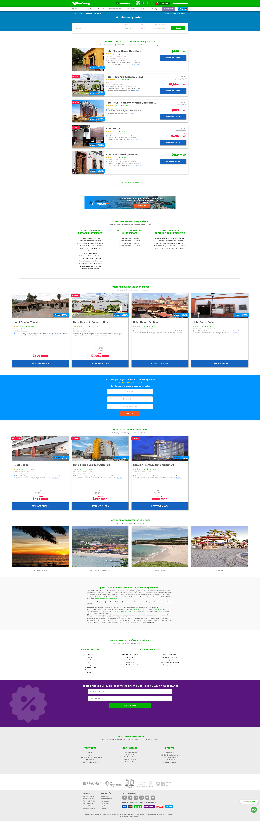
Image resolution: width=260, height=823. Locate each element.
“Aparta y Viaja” (126, 611)
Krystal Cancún (130, 761)
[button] (117, 9)
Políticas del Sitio (116, 814)
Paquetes (103, 806)
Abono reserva (169, 814)
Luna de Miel (104, 803)
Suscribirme (130, 705)
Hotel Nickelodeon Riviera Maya (130, 757)
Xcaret (90, 753)
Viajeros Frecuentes (106, 796)
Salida (141, 24)
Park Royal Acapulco (169, 757)
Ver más (137, 64)
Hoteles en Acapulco (89, 808)
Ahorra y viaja (134, 816)
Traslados (103, 808)
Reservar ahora (173, 58)
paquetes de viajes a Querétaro (106, 598)
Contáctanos (105, 814)
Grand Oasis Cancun (130, 752)
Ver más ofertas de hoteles (130, 182)
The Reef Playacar (169, 760)
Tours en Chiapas (88, 806)
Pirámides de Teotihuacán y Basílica (90, 757)
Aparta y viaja (124, 816)
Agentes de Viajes (151, 814)
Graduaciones (104, 801)
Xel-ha (90, 755)
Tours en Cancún (88, 803)
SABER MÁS (130, 414)
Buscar (178, 28)
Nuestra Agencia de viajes (92, 814)
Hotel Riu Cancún (130, 759)
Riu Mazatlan (130, 754)
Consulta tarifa (159, 363)
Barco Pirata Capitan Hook (90, 762)
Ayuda (160, 814)
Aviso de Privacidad (129, 814)
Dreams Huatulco (169, 753)
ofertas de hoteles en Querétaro (154, 596)
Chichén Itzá (90, 760)
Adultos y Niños (160, 24)
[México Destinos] (82, 3)
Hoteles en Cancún (88, 796)
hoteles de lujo (157, 609)
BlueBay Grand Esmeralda (169, 755)
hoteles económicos (139, 609)
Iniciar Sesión (165, 3)
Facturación (140, 814)
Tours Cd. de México (89, 801)
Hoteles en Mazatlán (89, 798)
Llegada (127, 24)
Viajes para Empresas (106, 798)
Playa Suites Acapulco (170, 762)
